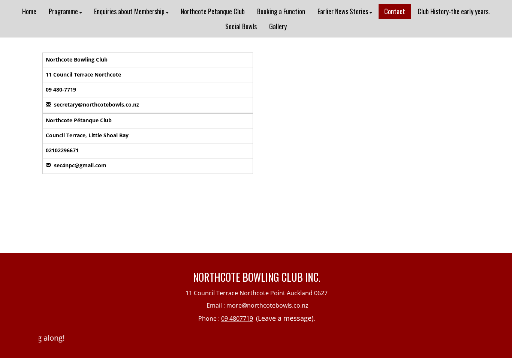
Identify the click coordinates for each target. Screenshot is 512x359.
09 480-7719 (61, 89)
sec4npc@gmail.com (80, 165)
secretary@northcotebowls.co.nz (96, 104)
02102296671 (62, 150)
